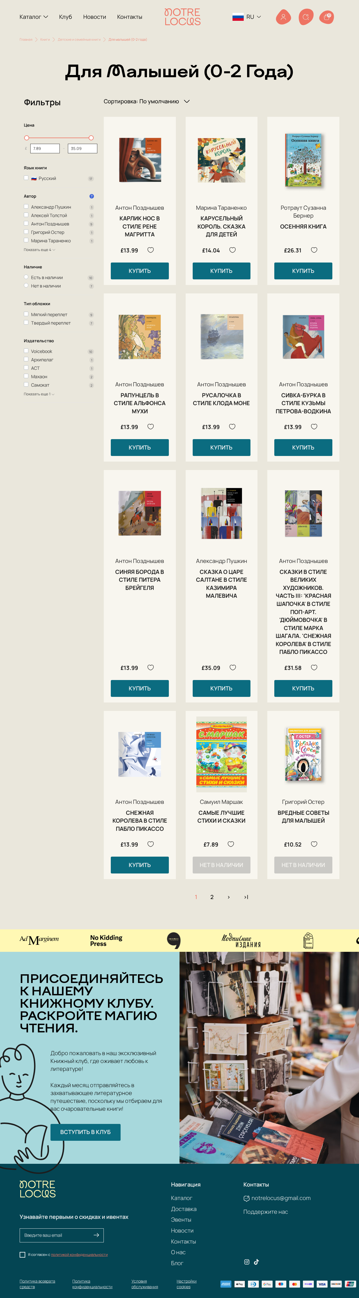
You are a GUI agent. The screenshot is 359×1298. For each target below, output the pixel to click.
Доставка (184, 1209)
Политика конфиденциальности (92, 1283)
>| (245, 897)
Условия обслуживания (145, 1283)
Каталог (30, 16)
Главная (26, 39)
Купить (140, 271)
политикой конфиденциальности (79, 1254)
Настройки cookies (187, 1283)
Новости (94, 16)
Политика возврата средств (37, 1283)
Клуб (65, 16)
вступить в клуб (85, 1132)
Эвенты (181, 1219)
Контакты (129, 16)
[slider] (26, 137)
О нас (178, 1252)
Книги (45, 39)
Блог (177, 1263)
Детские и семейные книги (79, 39)
